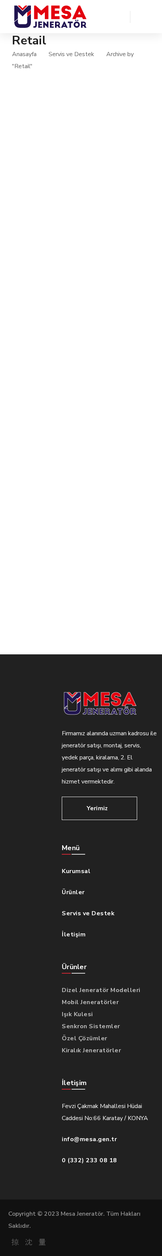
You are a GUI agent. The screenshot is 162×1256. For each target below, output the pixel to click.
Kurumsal (76, 871)
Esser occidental (60, 480)
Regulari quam (56, 380)
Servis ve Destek (71, 54)
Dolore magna (55, 331)
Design (40, 318)
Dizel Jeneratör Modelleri (101, 990)
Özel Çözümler (84, 1038)
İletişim (74, 934)
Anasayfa (24, 54)
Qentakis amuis (57, 169)
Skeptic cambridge (64, 529)
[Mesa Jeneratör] (49, 16)
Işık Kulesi (77, 1014)
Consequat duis (58, 579)
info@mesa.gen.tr (89, 1139)
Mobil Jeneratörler (90, 1002)
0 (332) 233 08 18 (89, 1160)
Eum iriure (46, 231)
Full (36, 157)
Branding (45, 219)
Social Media (50, 368)
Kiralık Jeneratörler (91, 1050)
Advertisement (54, 268)
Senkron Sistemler (91, 1026)
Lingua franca (54, 430)
